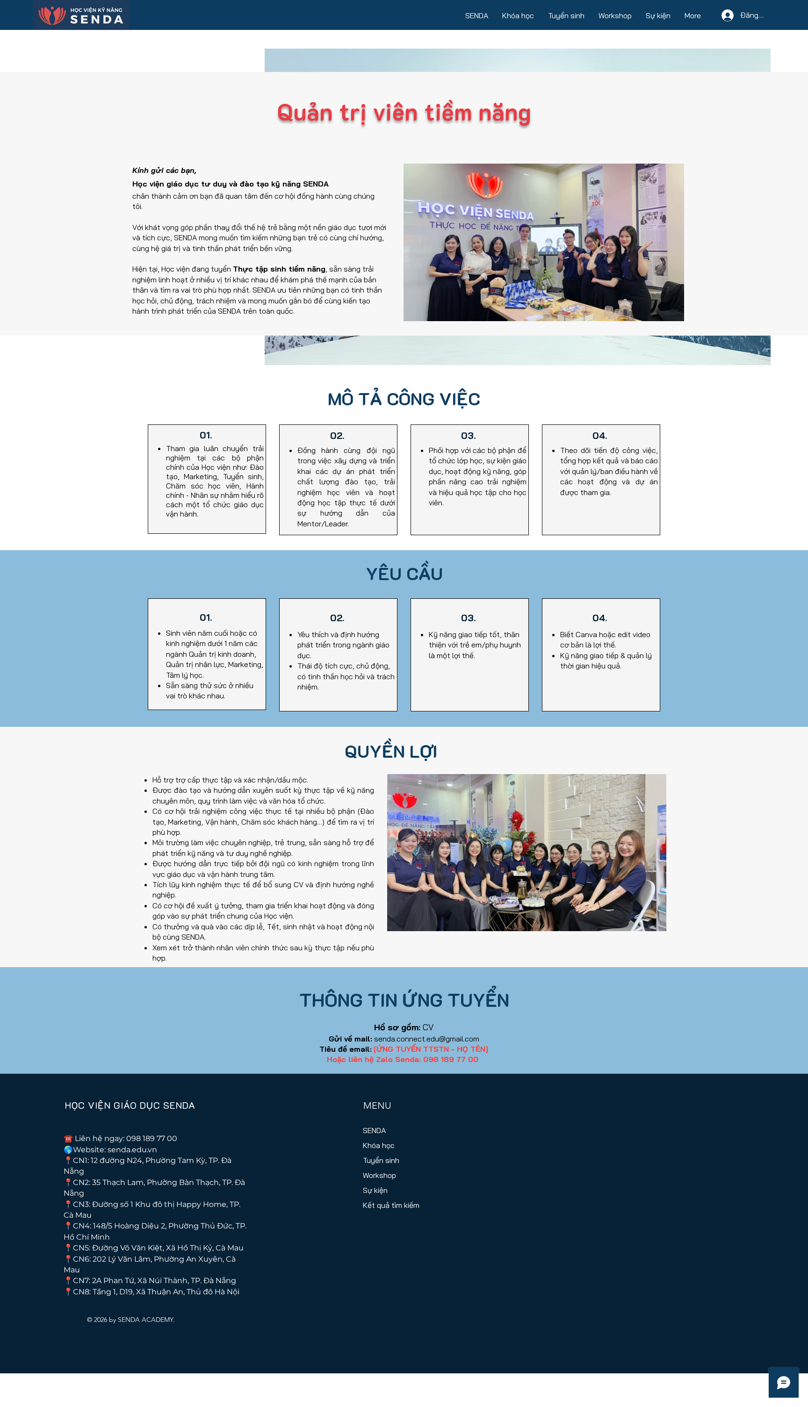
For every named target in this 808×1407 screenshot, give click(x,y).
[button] (476, 15)
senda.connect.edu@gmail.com (426, 1038)
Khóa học (379, 1145)
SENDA (374, 1130)
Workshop (379, 1175)
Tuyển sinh (381, 1160)
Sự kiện (375, 1190)
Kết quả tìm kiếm (389, 1205)
